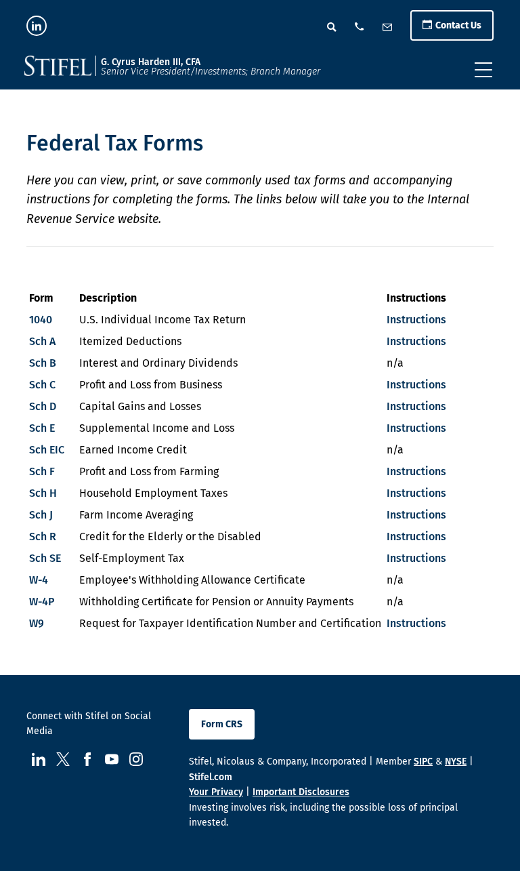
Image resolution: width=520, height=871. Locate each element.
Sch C (42, 384)
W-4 (38, 579)
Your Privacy (216, 792)
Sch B (42, 363)
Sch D (42, 406)
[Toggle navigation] (483, 70)
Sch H (43, 493)
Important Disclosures (301, 792)
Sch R (42, 536)
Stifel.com (210, 777)
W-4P (41, 601)
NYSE (456, 761)
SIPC (423, 761)
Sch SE (45, 558)
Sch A (42, 341)
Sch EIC (46, 449)
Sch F (42, 471)
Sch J (41, 514)
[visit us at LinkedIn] (36, 26)
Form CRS (221, 724)
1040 (40, 319)
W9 (36, 623)
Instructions (416, 319)
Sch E (42, 428)
